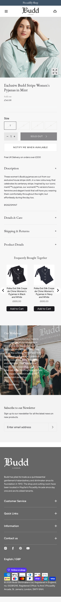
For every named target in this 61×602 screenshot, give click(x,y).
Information (11, 526)
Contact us (11, 538)
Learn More (13, 384)
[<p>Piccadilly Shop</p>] (30, 3)
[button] (6, 11)
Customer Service (15, 501)
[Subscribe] (52, 427)
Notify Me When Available (30, 147)
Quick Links (11, 513)
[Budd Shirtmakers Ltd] (30, 11)
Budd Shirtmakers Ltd (23, 582)
